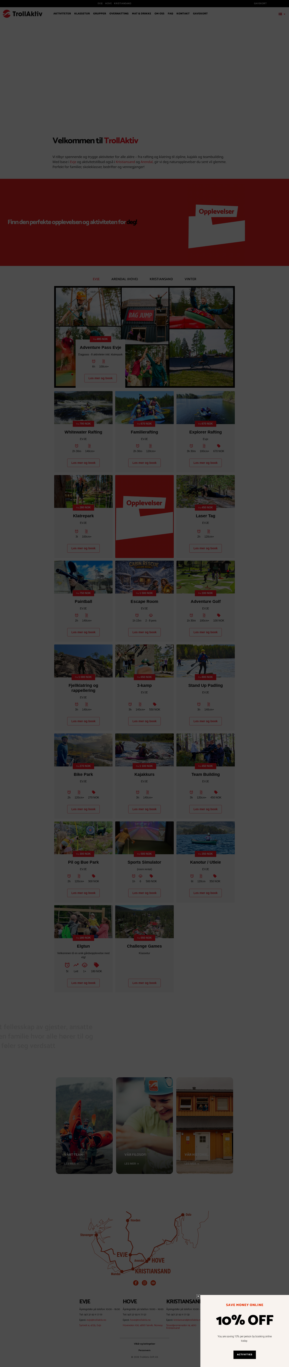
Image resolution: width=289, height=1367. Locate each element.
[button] (198, 1296)
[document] (144, 683)
